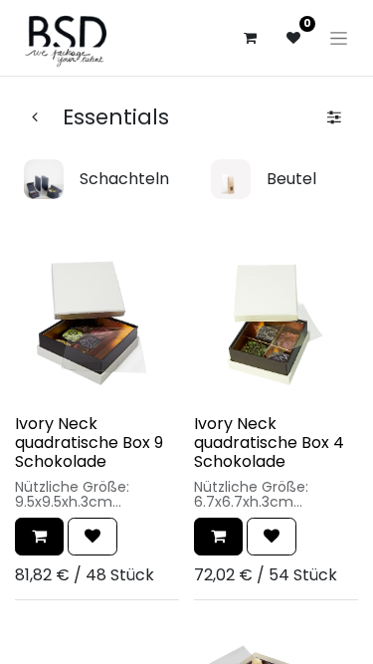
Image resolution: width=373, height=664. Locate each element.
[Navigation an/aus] (338, 38)
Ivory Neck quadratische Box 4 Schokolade (269, 442)
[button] (39, 536)
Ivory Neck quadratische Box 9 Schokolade (89, 442)
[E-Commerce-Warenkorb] (250, 38)
